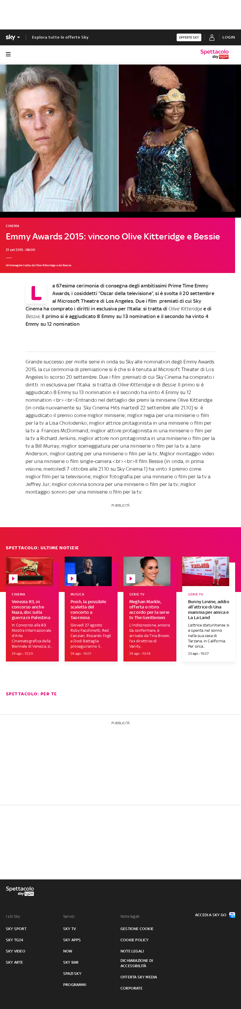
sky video (15, 951)
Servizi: (69, 916)
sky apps (72, 940)
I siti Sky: (13, 916)
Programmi (74, 984)
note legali (132, 951)
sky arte (14, 962)
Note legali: (130, 916)
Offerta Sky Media (138, 977)
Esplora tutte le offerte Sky (60, 37)
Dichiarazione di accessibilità (136, 963)
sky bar (70, 962)
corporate (131, 988)
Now (68, 951)
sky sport (16, 929)
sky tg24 (15, 940)
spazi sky (72, 973)
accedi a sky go (210, 915)
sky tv (69, 929)
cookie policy (134, 940)
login (228, 37)
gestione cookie (136, 929)
